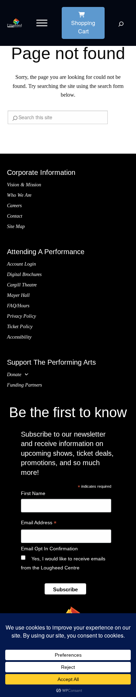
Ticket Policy (19, 326)
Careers (14, 205)
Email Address (38, 523)
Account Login (21, 264)
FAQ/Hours (18, 305)
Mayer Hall (18, 295)
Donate (14, 374)
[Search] (121, 24)
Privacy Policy (21, 316)
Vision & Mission (24, 184)
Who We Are (19, 195)
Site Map (16, 226)
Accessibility (19, 337)
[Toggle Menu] (41, 22)
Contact (14, 216)
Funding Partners (24, 385)
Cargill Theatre (22, 284)
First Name (33, 493)
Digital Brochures (24, 274)
